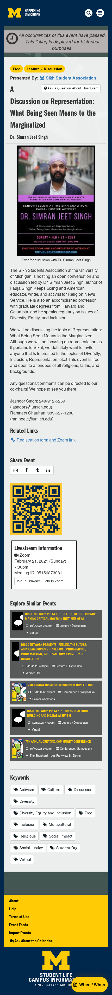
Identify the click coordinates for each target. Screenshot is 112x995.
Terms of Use (19, 916)
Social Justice (30, 847)
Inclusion (26, 824)
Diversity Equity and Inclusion (44, 812)
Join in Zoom (53, 580)
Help (12, 908)
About (13, 900)
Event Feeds (18, 924)
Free (16, 68)
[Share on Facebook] (26, 470)
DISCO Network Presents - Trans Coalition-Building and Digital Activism (58, 713)
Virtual (24, 859)
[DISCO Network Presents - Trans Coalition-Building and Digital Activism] (21, 717)
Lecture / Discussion (44, 68)
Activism (26, 789)
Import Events (20, 932)
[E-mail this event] (15, 470)
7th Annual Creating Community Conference (60, 685)
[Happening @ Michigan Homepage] (14, 23)
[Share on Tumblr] (37, 470)
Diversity (26, 801)
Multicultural (59, 824)
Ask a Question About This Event (73, 88)
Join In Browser (28, 580)
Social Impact (60, 836)
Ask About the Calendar (33, 940)
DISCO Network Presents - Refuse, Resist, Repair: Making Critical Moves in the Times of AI (60, 616)
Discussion (82, 789)
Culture (53, 789)
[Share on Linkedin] (48, 470)
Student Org (66, 847)
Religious (27, 836)
